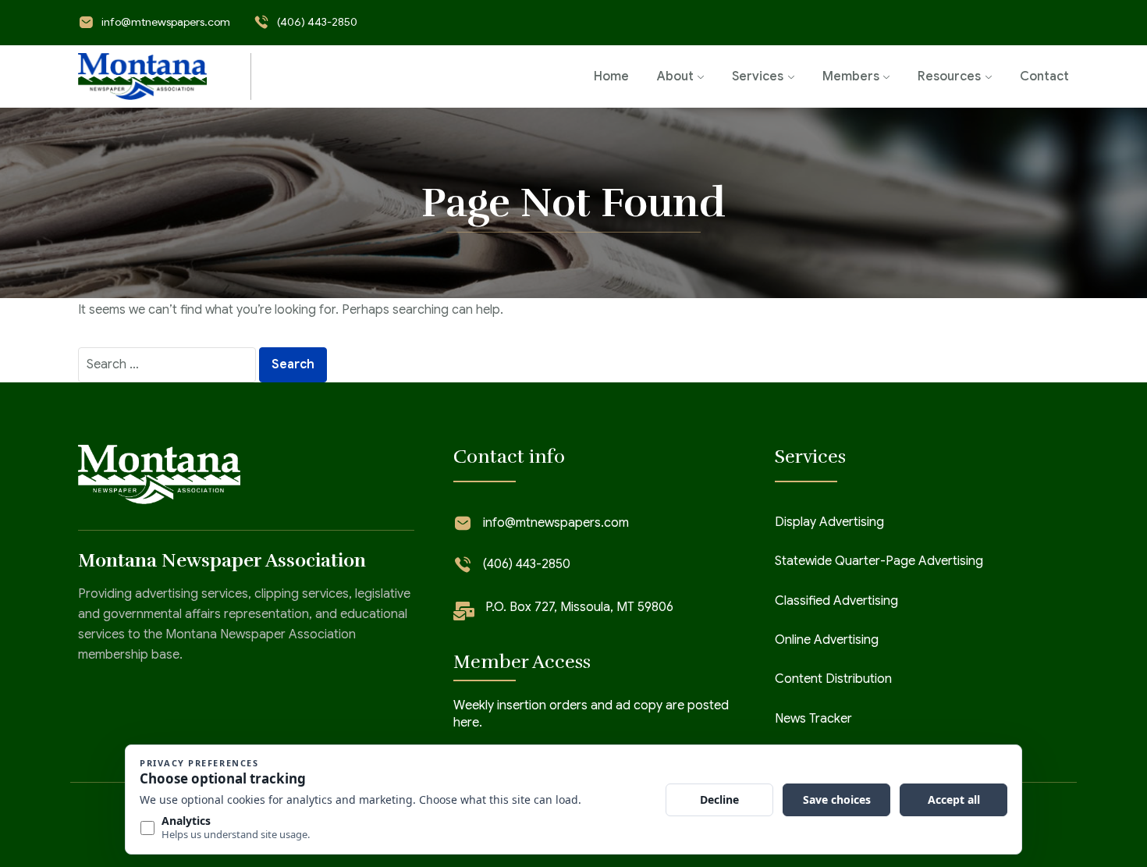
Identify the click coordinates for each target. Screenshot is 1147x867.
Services (757, 76)
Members (850, 76)
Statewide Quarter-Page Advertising (879, 561)
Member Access (522, 661)
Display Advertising (829, 522)
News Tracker (813, 719)
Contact (1044, 76)
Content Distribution (833, 679)
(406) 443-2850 (317, 22)
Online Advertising (827, 640)
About (675, 76)
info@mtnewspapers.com (165, 22)
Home (611, 76)
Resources (949, 76)
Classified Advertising (836, 601)
